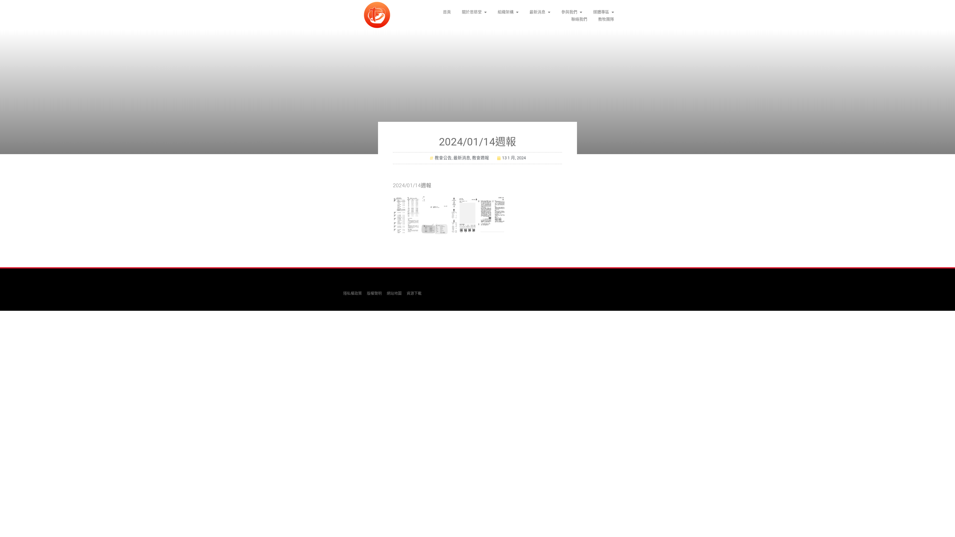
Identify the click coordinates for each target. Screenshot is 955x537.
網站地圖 (394, 293)
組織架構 (506, 12)
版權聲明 (374, 293)
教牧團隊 (606, 19)
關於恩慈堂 (472, 12)
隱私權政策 (352, 293)
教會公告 (443, 157)
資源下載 (414, 293)
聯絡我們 (579, 19)
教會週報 (480, 157)
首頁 (447, 12)
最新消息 (537, 12)
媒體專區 (601, 12)
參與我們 (569, 12)
